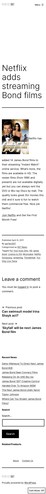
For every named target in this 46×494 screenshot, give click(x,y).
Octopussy (7, 257)
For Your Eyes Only (19, 250)
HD (30, 250)
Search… (7, 415)
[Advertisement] (23, 35)
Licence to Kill (15, 254)
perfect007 (10, 243)
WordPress (30, 482)
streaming (18, 257)
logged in (23, 287)
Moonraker (28, 254)
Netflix (37, 254)
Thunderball (29, 257)
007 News (22, 247)
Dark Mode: (34, 490)
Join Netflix (9, 215)
